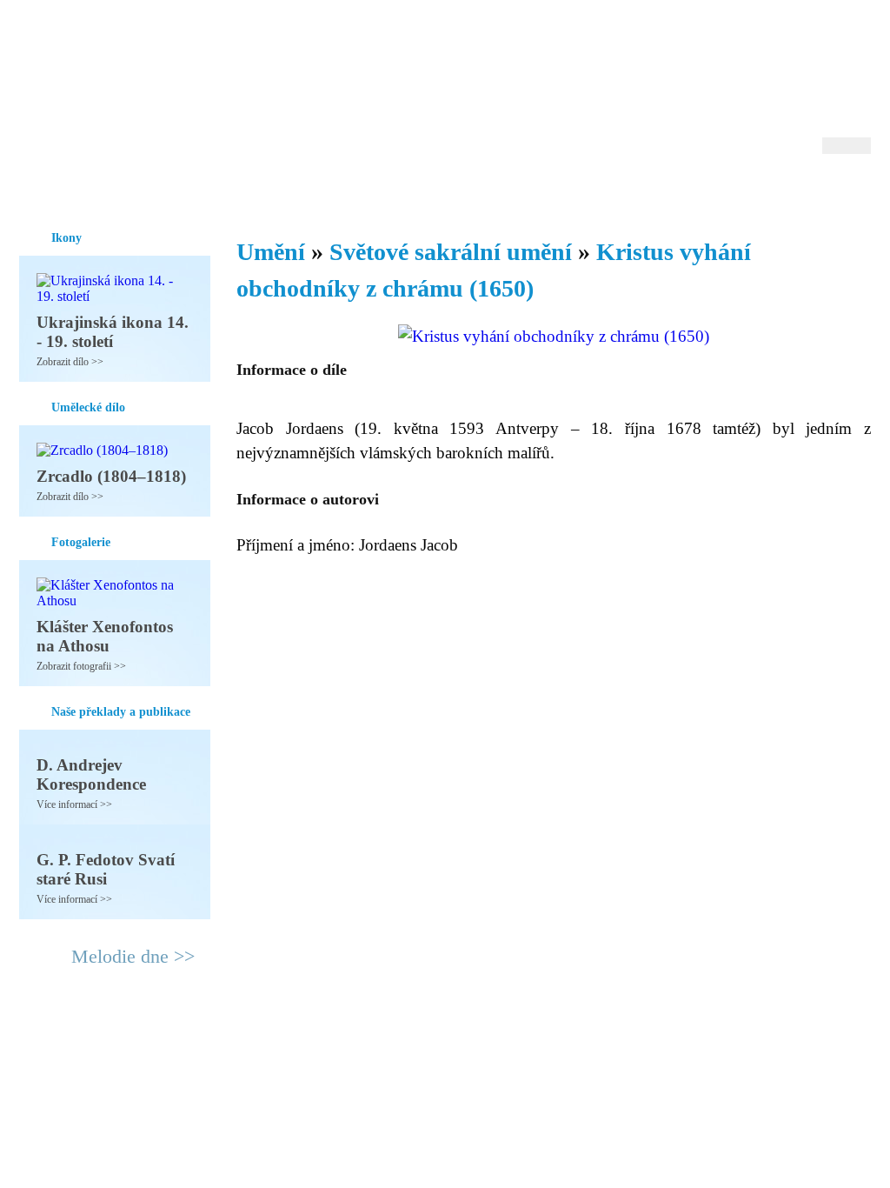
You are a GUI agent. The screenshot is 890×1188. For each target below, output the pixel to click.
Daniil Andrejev (644, 38)
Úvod (34, 190)
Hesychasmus (152, 190)
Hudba (350, 190)
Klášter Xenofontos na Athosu (105, 636)
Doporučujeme (655, 190)
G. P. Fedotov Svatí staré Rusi (106, 869)
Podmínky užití (267, 1049)
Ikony (81, 190)
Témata (575, 190)
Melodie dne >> (133, 956)
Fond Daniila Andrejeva (797, 38)
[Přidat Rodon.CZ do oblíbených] (856, 190)
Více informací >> (74, 804)
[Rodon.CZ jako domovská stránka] (829, 190)
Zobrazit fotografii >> (81, 666)
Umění (225, 190)
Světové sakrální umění (450, 251)
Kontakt (405, 1049)
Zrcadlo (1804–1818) (111, 476)
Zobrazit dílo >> (70, 362)
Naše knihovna (754, 190)
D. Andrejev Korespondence (91, 774)
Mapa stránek (344, 1049)
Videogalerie (501, 190)
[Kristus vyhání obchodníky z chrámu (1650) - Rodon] (127, 84)
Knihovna (287, 190)
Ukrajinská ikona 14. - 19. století (113, 331)
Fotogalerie (417, 190)
